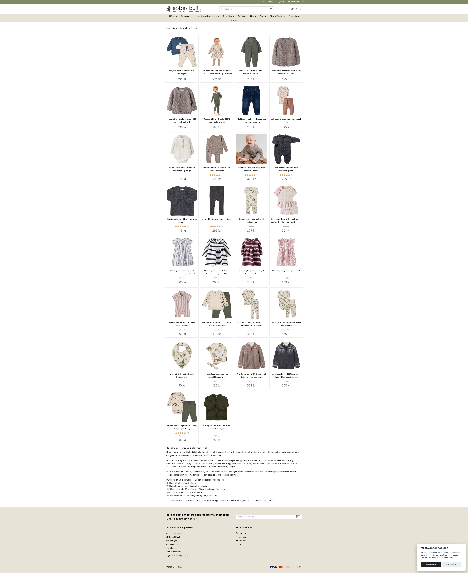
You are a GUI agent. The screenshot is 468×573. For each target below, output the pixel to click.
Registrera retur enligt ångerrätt (178, 556)
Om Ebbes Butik (172, 544)
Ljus (252, 16)
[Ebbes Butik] (200, 9)
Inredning (227, 16)
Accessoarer (186, 16)
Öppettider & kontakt (174, 533)
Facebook (242, 533)
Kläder (172, 16)
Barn (262, 16)
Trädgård (242, 16)
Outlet (234, 20)
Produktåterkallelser (173, 552)
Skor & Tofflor (276, 16)
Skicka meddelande (173, 537)
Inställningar (451, 564)
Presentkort (294, 16)
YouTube (242, 541)
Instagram (242, 537)
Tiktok (240, 544)
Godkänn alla (431, 564)
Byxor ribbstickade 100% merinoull (216, 219)
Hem (168, 28)
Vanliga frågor (171, 541)
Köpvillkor (170, 548)
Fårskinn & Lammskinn (207, 16)
